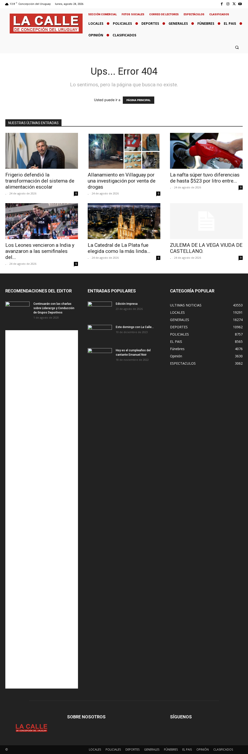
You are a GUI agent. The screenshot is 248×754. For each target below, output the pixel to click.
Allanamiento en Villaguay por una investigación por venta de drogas (121, 181)
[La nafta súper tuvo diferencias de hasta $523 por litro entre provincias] (206, 151)
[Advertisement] (41, 509)
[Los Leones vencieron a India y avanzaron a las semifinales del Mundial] (41, 221)
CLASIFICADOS (223, 749)
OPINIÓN (202, 749)
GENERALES (151, 749)
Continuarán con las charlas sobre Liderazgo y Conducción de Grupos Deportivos (53, 308)
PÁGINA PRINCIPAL (138, 100)
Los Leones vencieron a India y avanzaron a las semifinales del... (39, 251)
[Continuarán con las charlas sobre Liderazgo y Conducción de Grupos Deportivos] (17, 310)
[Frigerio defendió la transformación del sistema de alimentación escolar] (41, 151)
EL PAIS (187, 749)
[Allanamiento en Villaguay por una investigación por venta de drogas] (124, 151)
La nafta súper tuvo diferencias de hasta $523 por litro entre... (205, 178)
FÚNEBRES (171, 749)
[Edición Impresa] (100, 310)
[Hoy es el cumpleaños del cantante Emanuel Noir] (100, 356)
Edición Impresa (127, 303)
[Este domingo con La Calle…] (100, 333)
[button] (237, 47)
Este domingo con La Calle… (135, 327)
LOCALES (95, 749)
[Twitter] (234, 4)
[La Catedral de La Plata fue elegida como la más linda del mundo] (124, 221)
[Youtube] (240, 4)
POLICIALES (113, 749)
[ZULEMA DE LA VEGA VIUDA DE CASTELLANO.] (206, 221)
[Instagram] (228, 4)
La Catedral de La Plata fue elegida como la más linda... (119, 248)
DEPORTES (132, 749)
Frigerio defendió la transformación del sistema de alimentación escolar (39, 181)
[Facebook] (222, 4)
